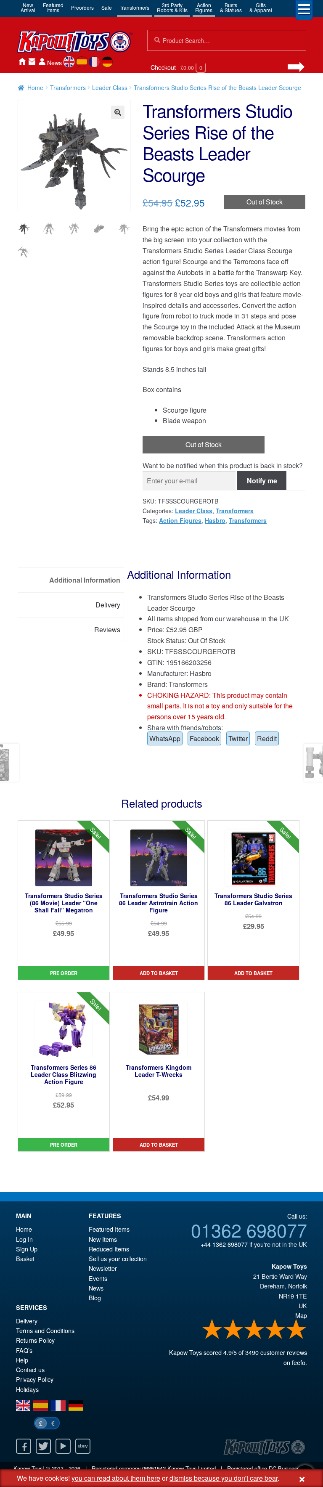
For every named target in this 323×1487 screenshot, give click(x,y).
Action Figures (180, 520)
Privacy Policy (34, 1379)
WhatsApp (164, 738)
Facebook (204, 738)
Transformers (134, 7)
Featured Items (109, 1229)
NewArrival (28, 7)
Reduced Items (109, 1248)
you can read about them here (115, 1478)
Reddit (267, 738)
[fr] (94, 61)
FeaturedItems (53, 7)
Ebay (82, 1446)
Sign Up (26, 1248)
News (54, 62)
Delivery (26, 1320)
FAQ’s (24, 1350)
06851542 (154, 1468)
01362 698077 (249, 1230)
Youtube (63, 1446)
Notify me (262, 480)
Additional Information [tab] (84, 580)
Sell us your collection (118, 1258)
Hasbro (215, 520)
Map (301, 1315)
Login (42, 61)
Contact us (30, 1369)
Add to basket (159, 973)
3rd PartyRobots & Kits (172, 7)
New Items (103, 1239)
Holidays (27, 1389)
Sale (106, 7)
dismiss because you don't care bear (223, 1478)
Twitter (238, 738)
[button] (117, 112)
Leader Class (109, 87)
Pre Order (63, 973)
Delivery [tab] (107, 605)
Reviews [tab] (107, 629)
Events (98, 1278)
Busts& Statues (231, 7)
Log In (24, 1239)
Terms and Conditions (45, 1330)
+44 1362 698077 (224, 1244)
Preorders (82, 7)
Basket (25, 1258)
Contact (32, 61)
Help (22, 1359)
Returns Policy (35, 1340)
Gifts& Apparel (260, 7)
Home (22, 61)
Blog (95, 1297)
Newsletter (103, 1268)
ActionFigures (203, 7)
